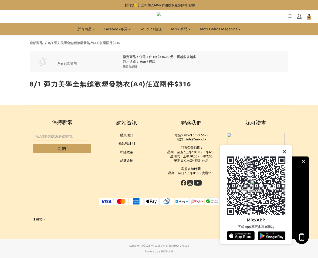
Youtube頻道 (151, 29)
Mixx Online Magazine (218, 29)
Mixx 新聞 (179, 29)
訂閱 (62, 148)
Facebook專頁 (116, 29)
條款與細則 (126, 143)
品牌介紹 (126, 160)
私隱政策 (126, 152)
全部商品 (36, 43)
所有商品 (84, 29)
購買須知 (126, 135)
